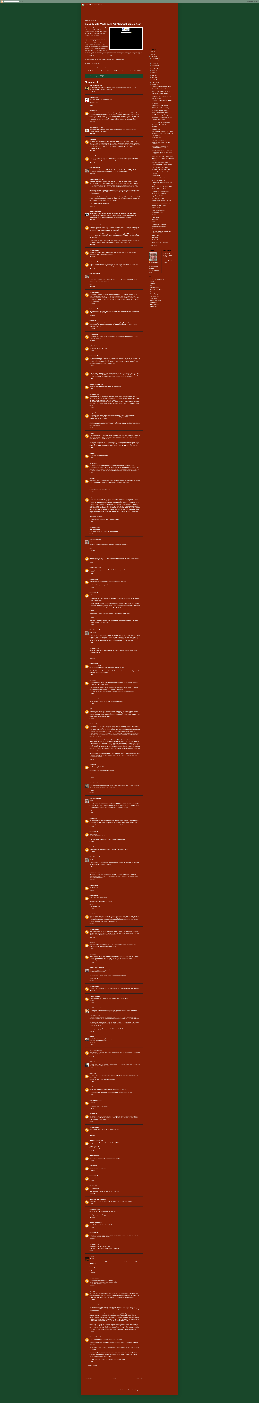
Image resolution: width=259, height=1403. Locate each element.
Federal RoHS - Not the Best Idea (161, 169)
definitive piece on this (103, 70)
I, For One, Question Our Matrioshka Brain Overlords (161, 232)
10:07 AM (92, 937)
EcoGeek (152, 283)
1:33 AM (92, 365)
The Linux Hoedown (157, 229)
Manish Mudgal (94, 1100)
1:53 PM (92, 624)
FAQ (97, 67)
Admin (91, 1087)
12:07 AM (92, 328)
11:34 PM (92, 219)
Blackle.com (95, 888)
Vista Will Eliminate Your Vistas (160, 89)
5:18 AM (92, 1150)
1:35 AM (92, 379)
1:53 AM (92, 389)
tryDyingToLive (94, 346)
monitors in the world (120, 53)
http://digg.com (94, 103)
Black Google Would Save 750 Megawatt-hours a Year (113, 24)
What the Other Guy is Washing (160, 242)
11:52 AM (92, 1135)
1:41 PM (92, 1081)
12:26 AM (92, 1193)
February (154, 82)
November (155, 61)
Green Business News (156, 290)
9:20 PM (92, 792)
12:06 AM (92, 315)
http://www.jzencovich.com (101, 203)
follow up (94, 63)
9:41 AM (92, 533)
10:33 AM (92, 1299)
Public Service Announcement (160, 222)
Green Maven (154, 292)
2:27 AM (92, 427)
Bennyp (92, 334)
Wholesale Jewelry (95, 1140)
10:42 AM (92, 550)
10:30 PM (92, 91)
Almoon (92, 1165)
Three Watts (155, 103)
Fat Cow (92, 1186)
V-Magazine (153, 306)
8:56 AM (92, 522)
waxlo (91, 156)
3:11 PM (92, 866)
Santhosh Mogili (94, 1050)
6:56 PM (92, 1362)
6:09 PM (92, 1160)
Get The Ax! (155, 237)
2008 (152, 54)
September (155, 65)
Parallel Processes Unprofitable (160, 191)
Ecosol (166, 259)
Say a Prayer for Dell (157, 196)
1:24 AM (92, 1044)
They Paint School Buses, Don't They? (162, 131)
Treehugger (153, 298)
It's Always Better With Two (159, 140)
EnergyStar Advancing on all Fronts (161, 86)
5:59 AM (92, 1204)
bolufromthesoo (94, 225)
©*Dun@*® (93, 996)
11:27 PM (92, 174)
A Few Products (156, 175)
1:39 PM (92, 587)
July (153, 70)
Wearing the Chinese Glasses (160, 178)
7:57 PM (92, 1095)
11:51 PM (92, 268)
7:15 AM (92, 473)
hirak (91, 1061)
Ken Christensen (94, 914)
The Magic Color (156, 137)
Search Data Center (155, 300)
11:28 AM (92, 1217)
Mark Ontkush (94, 167)
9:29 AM (92, 1031)
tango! (91, 497)
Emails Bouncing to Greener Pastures (162, 164)
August (154, 68)
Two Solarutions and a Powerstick (161, 203)
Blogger (137, 1390)
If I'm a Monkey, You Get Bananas (161, 122)
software (97, 76)
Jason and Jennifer (95, 384)
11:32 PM (92, 206)
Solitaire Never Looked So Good (161, 91)
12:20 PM (92, 562)
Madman (92, 818)
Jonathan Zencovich (95, 179)
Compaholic (93, 394)
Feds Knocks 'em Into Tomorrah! (160, 110)
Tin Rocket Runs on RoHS (159, 189)
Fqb (91, 847)
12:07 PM (92, 1239)
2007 (152, 56)
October (154, 63)
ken (91, 453)
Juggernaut (155, 219)
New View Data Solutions (157, 279)
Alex (91, 680)
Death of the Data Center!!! (159, 205)
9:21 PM (92, 1227)
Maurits (92, 724)
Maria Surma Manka (95, 783)
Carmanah (167, 253)
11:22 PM (92, 162)
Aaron (91, 463)
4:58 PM (92, 1180)
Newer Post (88, 1378)
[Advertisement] (113, 1372)
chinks (91, 1073)
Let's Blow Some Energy (158, 198)
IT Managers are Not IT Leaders (160, 112)
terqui (91, 320)
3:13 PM (92, 826)
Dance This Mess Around (159, 210)
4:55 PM (92, 777)
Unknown (92, 250)
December (155, 58)
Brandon (92, 97)
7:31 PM (92, 962)
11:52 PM (92, 286)
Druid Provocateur (157, 215)
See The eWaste (156, 98)
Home (114, 1378)
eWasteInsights (154, 288)
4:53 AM (92, 1056)
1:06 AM (92, 350)
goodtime (92, 895)
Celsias (152, 281)
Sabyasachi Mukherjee (96, 1199)
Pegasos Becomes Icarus (159, 226)
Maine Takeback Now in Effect (160, 167)
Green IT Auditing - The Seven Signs (162, 186)
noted (88, 27)
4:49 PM (92, 643)
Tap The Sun (155, 235)
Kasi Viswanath (94, 1008)
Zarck (91, 764)
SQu (91, 139)
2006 (152, 246)
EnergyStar (121, 59)
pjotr (91, 709)
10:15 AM (92, 851)
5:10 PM (92, 923)
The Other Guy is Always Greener (161, 162)
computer (92, 76)
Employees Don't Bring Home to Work (162, 150)
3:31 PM (92, 908)
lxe (90, 371)
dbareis (92, 1113)
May (153, 75)
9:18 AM (92, 1250)
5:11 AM (92, 448)
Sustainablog (154, 302)
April (153, 77)
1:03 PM (92, 1068)
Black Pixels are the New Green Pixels (162, 156)
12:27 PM (92, 1286)
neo (91, 1036)
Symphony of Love (95, 127)
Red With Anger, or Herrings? (160, 105)
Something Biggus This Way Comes (161, 117)
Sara (91, 1291)
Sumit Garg (93, 1155)
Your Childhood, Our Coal (159, 124)
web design (102, 76)
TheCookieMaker (94, 85)
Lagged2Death (94, 211)
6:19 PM (92, 718)
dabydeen (92, 556)
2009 (152, 52)
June (153, 72)
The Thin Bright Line (157, 212)
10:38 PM (92, 105)
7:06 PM (92, 949)
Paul (91, 478)
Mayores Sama (94, 567)
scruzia (92, 110)
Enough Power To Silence (159, 224)
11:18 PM (92, 133)
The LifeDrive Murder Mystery (160, 93)
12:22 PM (92, 880)
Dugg (92, 59)
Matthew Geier (94, 1337)
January (154, 84)
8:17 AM (92, 675)
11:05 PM (92, 122)
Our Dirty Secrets (156, 240)
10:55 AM (92, 1272)
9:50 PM (92, 1002)
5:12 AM (92, 458)
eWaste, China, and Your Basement (161, 200)
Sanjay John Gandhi (95, 967)
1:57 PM (92, 693)
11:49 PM (92, 244)
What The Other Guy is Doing (160, 115)
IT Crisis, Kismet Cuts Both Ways (161, 108)
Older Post (139, 1378)
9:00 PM (92, 890)
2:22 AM (92, 407)
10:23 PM (92, 1170)
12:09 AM (92, 340)
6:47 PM (92, 841)
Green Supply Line (155, 294)
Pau (91, 942)
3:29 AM (92, 759)
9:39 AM (92, 813)
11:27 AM (92, 991)
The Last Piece (156, 129)
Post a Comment (92, 1365)
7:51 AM (92, 491)
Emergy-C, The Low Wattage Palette (162, 101)
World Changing (154, 304)
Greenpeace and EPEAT (158, 180)
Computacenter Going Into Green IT (161, 96)
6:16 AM (92, 1121)
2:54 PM (92, 1331)
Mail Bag (154, 126)
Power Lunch (155, 217)
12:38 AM (92, 658)
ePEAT (152, 286)
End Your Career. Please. (159, 119)
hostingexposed (94, 1222)
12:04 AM (92, 303)
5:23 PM (92, 703)
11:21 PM (92, 150)
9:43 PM (92, 980)
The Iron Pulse (156, 208)
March (154, 80)
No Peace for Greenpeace (159, 193)
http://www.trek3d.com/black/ (97, 836)
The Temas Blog (154, 296)
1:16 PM (92, 574)
